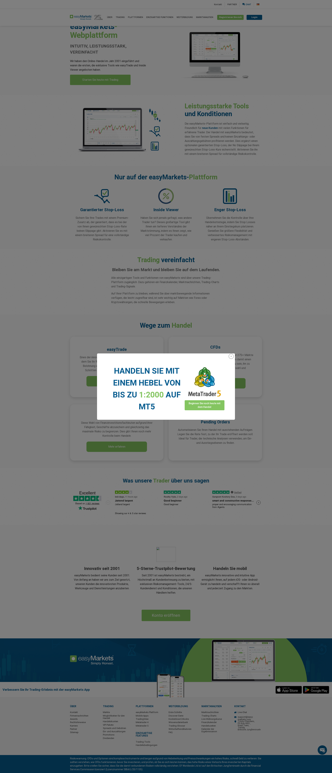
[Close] (231, 356)
